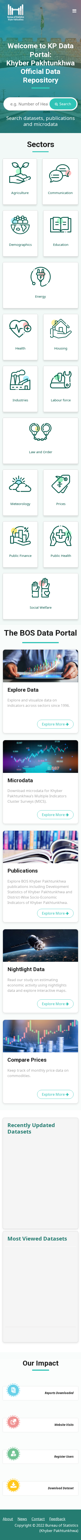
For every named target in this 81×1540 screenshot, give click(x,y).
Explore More (54, 724)
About (8, 1518)
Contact (38, 1518)
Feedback (57, 1518)
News (22, 1518)
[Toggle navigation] (74, 12)
